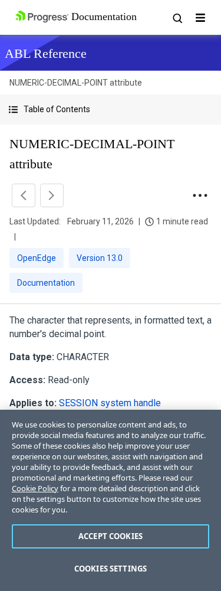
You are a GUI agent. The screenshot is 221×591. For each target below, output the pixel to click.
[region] (110, 500)
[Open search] (177, 17)
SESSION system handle (110, 403)
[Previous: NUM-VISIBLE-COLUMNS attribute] (23, 195)
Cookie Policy (35, 488)
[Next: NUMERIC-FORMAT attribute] (51, 195)
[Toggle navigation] (200, 17)
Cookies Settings (110, 568)
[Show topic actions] (200, 195)
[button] (110, 109)
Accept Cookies (110, 536)
